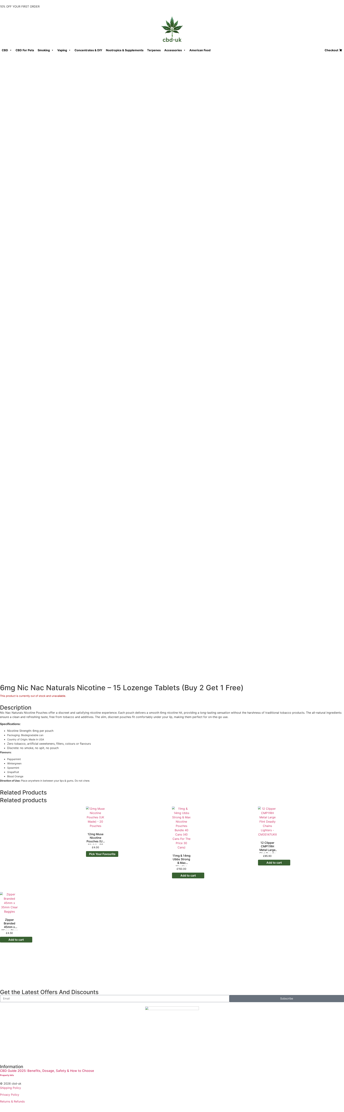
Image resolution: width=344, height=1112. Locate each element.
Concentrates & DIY (88, 50)
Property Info (7, 1075)
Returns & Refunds (12, 1101)
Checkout (331, 50)
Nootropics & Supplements (125, 50)
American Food (200, 50)
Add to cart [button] (188, 875)
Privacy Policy (9, 1094)
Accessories (173, 50)
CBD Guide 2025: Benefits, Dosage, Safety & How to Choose (47, 1071)
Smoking (44, 50)
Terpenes (154, 50)
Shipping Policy (10, 1088)
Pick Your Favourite (102, 854)
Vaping (62, 50)
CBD (5, 50)
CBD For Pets (25, 50)
